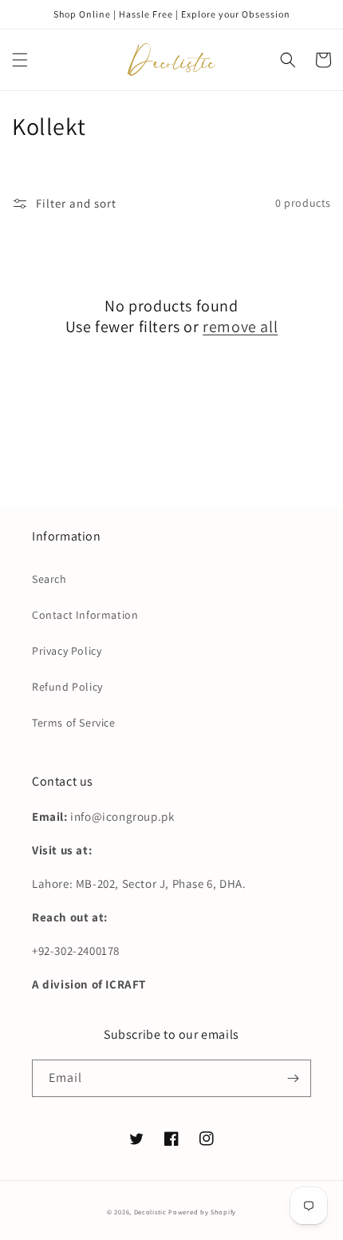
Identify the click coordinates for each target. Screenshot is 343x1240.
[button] (19, 59)
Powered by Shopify (202, 1211)
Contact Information (85, 615)
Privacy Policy (66, 651)
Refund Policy (67, 686)
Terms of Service (74, 722)
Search (49, 579)
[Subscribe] (292, 1078)
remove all (240, 326)
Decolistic (150, 1211)
